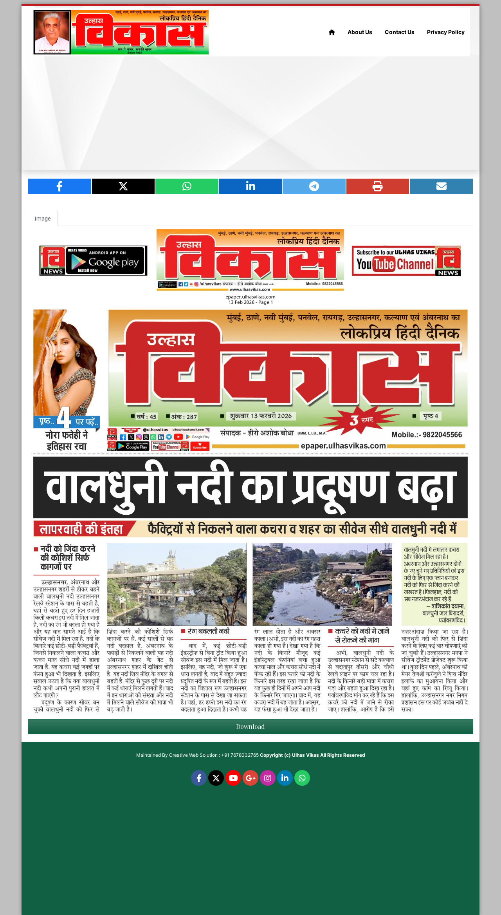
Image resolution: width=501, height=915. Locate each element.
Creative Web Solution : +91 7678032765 (214, 755)
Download (250, 726)
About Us (360, 32)
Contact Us (399, 32)
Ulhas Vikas (305, 755)
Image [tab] (42, 218)
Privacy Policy (446, 32)
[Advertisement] (250, 113)
